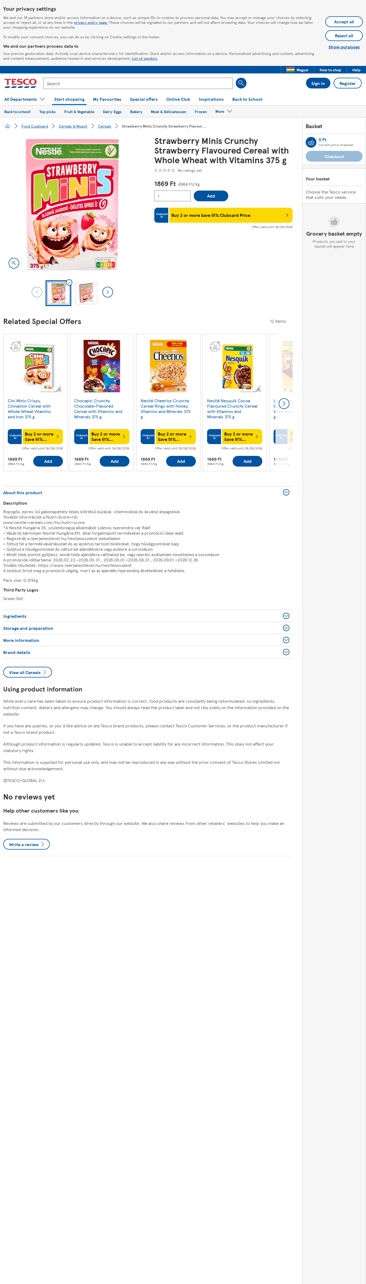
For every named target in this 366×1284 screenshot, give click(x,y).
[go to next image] (107, 292)
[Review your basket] (311, 142)
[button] (297, 69)
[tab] (58, 293)
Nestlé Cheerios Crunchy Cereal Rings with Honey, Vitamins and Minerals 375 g (166, 408)
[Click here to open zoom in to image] (14, 263)
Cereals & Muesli (73, 126)
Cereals (104, 126)
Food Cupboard (34, 126)
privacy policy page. (91, 22)
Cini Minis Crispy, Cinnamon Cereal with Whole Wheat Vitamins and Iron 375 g (29, 408)
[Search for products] (241, 83)
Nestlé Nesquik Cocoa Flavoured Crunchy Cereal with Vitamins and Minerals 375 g (232, 408)
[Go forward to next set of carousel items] (284, 403)
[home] (7, 126)
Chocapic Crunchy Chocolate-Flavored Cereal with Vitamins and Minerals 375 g (98, 408)
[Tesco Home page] (20, 83)
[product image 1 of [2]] (72, 205)
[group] (35, 403)
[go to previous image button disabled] (37, 292)
